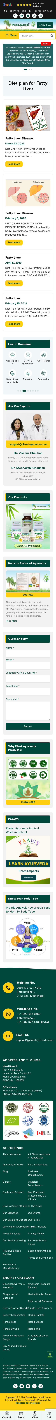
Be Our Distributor (38, 1164)
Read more (14, 163)
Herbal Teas (9, 1321)
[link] (28, 55)
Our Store (46, 25)
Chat (35, 1417)
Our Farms (34, 1219)
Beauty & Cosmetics (14, 1315)
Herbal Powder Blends (15, 1308)
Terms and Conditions (40, 1257)
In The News (35, 1206)
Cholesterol (43, 361)
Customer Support (13, 1192)
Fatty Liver (13, 257)
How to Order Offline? (15, 1206)
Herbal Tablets (36, 1315)
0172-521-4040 (26, 995)
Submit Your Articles (39, 1250)
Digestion (28, 379)
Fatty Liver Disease (19, 138)
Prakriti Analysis (37, 1226)
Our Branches (10, 1212)
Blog (5, 1171)
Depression (43, 379)
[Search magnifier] (52, 36)
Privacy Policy (36, 1233)
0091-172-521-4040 (29, 987)
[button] (25, 69)
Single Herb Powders (40, 1308)
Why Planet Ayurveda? (15, 1226)
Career (7, 1181)
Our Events (34, 1212)
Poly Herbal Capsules (40, 1301)
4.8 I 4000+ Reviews (38, 4)
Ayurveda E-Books (13, 1164)
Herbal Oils (34, 1328)
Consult (7, 1417)
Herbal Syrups (11, 1328)
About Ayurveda (12, 1154)
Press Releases (11, 1233)
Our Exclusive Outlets (15, 1219)
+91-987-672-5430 (28, 1021)
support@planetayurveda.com (28, 444)
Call (49, 1417)
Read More (11, 620)
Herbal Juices (35, 1321)
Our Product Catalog (14, 1240)
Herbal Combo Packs (39, 1294)
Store (21, 1417)
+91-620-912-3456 (28, 1013)
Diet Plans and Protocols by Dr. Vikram (37, 1196)
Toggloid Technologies (28, 1402)
